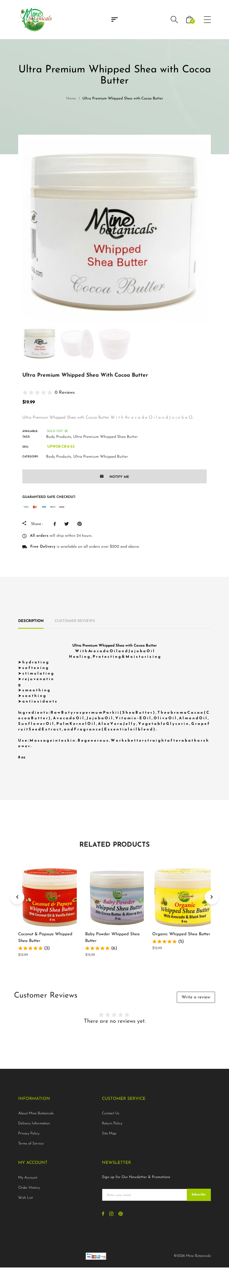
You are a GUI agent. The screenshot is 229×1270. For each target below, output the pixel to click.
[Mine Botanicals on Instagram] (111, 1214)
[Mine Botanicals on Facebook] (103, 1214)
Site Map (109, 1133)
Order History (29, 1188)
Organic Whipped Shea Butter (181, 934)
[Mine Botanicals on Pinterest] (120, 1214)
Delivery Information (34, 1123)
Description (31, 621)
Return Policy (112, 1123)
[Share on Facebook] (56, 523)
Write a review (196, 997)
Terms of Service (31, 1143)
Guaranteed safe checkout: (49, 497)
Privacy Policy (28, 1133)
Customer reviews (75, 621)
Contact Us (110, 1113)
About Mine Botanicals (36, 1113)
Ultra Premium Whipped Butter (100, 457)
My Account (27, 1177)
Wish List (25, 1198)
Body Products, (59, 457)
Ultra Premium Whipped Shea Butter (105, 437)
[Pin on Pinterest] (80, 523)
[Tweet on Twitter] (68, 523)
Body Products (58, 437)
